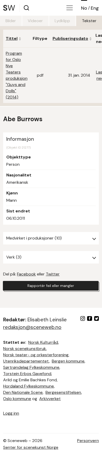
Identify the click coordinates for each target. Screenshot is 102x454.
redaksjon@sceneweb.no (32, 327)
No (84, 8)
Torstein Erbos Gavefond (27, 373)
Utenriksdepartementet (26, 361)
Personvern (88, 440)
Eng (95, 8)
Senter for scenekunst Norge (30, 447)
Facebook (26, 274)
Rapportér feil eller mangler (50, 285)
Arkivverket (50, 398)
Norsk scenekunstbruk (24, 348)
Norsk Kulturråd (43, 342)
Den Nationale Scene (23, 392)
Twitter (53, 274)
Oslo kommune (17, 398)
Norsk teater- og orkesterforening (36, 355)
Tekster (89, 20)
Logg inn (11, 413)
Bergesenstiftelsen (63, 392)
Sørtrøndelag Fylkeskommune (31, 367)
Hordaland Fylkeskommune (28, 386)
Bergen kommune (68, 361)
